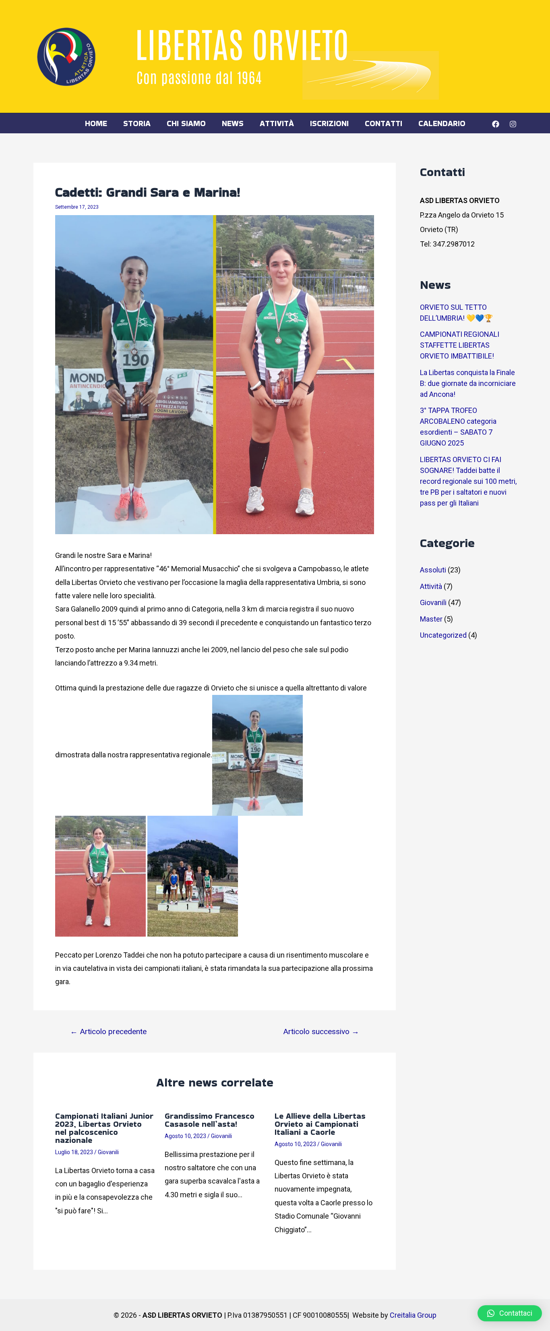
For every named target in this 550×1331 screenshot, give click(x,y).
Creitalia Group (413, 1315)
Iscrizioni (329, 123)
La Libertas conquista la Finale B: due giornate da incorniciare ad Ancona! (468, 383)
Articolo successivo (321, 1031)
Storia (137, 123)
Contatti (383, 123)
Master (431, 619)
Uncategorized (443, 635)
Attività (277, 123)
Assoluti (433, 570)
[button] (510, 1313)
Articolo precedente (108, 1031)
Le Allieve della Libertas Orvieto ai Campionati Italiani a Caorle (320, 1124)
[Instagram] (513, 124)
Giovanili (108, 1152)
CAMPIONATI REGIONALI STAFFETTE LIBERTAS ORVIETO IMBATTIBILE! (459, 345)
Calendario (441, 123)
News (233, 123)
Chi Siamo (186, 123)
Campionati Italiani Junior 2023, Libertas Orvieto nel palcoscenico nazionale (104, 1128)
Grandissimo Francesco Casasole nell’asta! (209, 1120)
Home (96, 123)
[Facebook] (495, 124)
